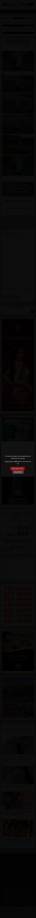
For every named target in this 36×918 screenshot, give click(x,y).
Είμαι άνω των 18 (17, 468)
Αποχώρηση (18, 472)
